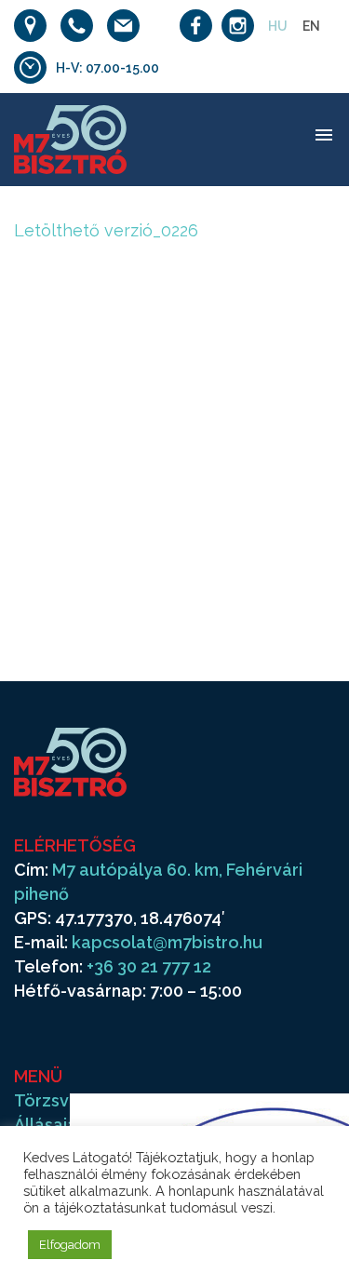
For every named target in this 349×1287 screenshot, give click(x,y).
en (311, 26)
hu (278, 26)
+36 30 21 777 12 (149, 966)
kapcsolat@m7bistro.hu (167, 942)
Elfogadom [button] (70, 1245)
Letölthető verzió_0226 (106, 230)
